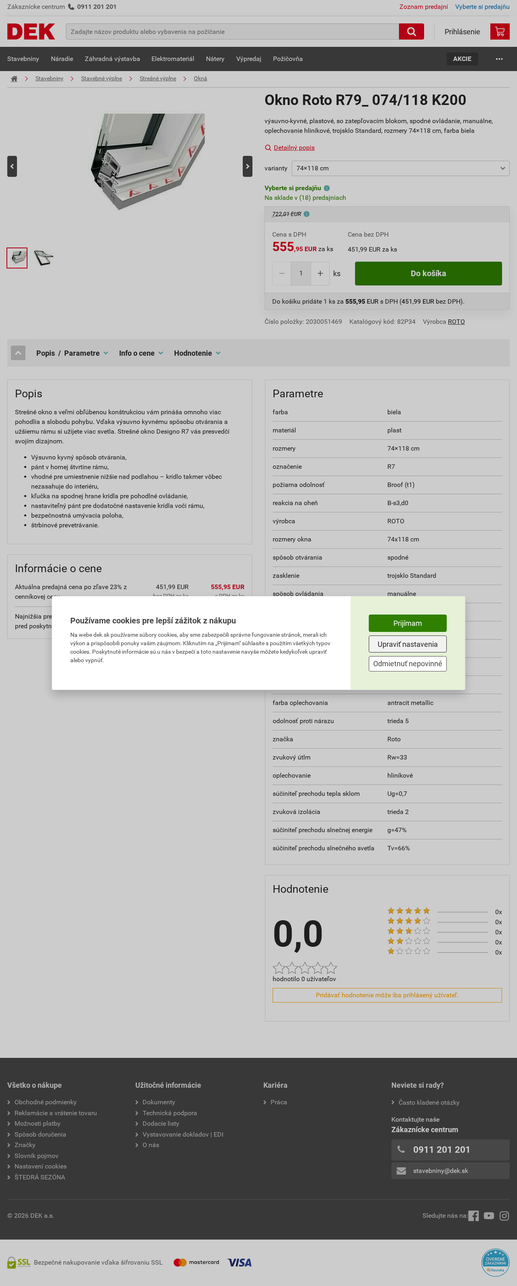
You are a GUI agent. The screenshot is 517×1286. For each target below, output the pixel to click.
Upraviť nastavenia (408, 644)
